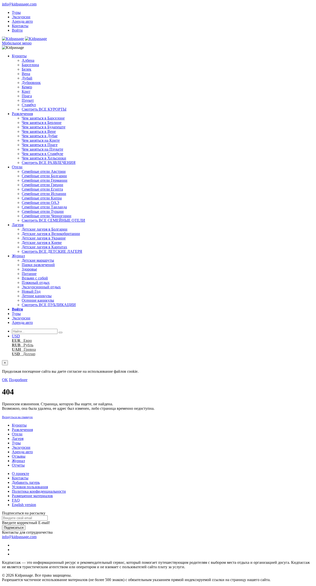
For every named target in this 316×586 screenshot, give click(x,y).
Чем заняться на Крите (41, 140)
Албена (28, 60)
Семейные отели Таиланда (44, 207)
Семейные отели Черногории (46, 216)
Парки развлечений (38, 265)
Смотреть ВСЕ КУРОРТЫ (44, 109)
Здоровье (29, 269)
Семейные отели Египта (42, 189)
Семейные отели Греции (42, 185)
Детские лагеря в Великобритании (51, 234)
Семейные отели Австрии (44, 171)
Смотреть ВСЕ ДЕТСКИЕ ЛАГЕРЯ (52, 251)
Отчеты (18, 465)
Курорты (19, 56)
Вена (26, 74)
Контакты (20, 26)
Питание (29, 274)
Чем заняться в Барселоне (43, 118)
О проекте (20, 473)
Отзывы (18, 456)
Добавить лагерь (26, 482)
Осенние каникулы (38, 300)
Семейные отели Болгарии (44, 176)
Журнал (18, 256)
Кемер (27, 87)
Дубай (27, 78)
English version (24, 505)
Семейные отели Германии (44, 180)
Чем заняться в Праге (40, 145)
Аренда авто (22, 21)
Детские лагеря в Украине (44, 238)
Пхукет (28, 100)
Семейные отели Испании (44, 194)
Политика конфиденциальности (39, 491)
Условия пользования (30, 487)
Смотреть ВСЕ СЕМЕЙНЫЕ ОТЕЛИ (53, 220)
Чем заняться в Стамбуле (42, 154)
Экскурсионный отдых (41, 287)
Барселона (30, 65)
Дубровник (31, 82)
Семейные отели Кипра (42, 198)
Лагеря (17, 225)
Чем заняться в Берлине (41, 122)
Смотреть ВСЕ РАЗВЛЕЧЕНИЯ (49, 162)
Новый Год (31, 291)
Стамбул (29, 105)
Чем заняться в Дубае (40, 136)
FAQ (16, 500)
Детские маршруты (38, 260)
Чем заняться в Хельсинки (44, 158)
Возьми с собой (35, 278)
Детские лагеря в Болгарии (44, 229)
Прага (27, 96)
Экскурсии (21, 17)
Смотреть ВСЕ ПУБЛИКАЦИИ (49, 305)
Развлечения (22, 114)
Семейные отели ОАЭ (40, 202)
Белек (26, 69)
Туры (16, 12)
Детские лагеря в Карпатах (44, 247)
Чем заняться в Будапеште (43, 127)
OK (5, 380)
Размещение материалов (32, 496)
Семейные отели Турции (43, 211)
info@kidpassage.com (19, 4)
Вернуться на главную (17, 417)
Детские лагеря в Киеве (42, 242)
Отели (17, 167)
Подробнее (18, 380)
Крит (26, 91)
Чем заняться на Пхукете (42, 149)
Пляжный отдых (36, 282)
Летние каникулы (37, 296)
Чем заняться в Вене (39, 131)
